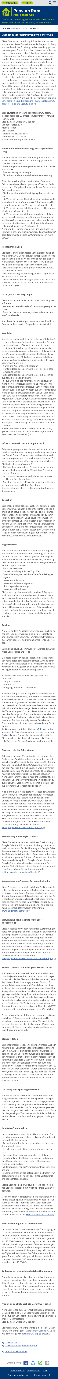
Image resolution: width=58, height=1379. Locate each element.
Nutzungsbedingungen (19, 1374)
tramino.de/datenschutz (14, 910)
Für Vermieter (18, 1370)
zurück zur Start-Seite (16, 1351)
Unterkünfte (10, 2)
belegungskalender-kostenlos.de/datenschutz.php (27, 958)
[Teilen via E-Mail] (48, 1363)
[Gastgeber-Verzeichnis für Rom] (7, 11)
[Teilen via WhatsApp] (41, 1363)
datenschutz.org (30, 1333)
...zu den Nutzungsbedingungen (21, 1345)
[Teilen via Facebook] (26, 1363)
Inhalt (27, 2)
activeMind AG (42, 1330)
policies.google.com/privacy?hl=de (19, 872)
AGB (45, 1370)
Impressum (40, 1374)
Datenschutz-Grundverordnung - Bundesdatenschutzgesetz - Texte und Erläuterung (29, 102)
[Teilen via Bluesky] (34, 1363)
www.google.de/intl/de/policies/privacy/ (22, 827)
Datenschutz (33, 1370)
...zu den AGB (11, 1342)
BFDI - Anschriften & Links (39, 1214)
